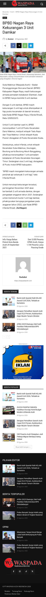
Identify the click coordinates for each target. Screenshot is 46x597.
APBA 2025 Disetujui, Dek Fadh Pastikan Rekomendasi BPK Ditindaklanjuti (29, 326)
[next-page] (8, 336)
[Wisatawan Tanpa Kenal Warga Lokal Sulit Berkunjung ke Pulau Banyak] (9, 535)
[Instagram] (19, 571)
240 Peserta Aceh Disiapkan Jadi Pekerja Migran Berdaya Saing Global (30, 436)
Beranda (6, 12)
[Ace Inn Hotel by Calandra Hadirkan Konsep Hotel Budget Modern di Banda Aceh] (9, 410)
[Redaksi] (4, 39)
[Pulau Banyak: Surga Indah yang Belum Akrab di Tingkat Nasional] (9, 515)
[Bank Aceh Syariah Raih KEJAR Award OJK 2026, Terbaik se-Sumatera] (9, 301)
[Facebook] (13, 45)
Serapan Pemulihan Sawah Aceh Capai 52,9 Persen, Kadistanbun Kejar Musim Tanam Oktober (30, 313)
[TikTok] (26, 571)
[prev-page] (4, 336)
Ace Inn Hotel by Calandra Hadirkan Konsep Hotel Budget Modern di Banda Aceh (29, 409)
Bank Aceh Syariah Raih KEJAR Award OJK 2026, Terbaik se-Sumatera (29, 300)
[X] (19, 45)
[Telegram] (30, 45)
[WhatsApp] (24, 45)
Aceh (12, 12)
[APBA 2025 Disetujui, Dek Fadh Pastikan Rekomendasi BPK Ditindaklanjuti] (9, 327)
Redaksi (10, 39)
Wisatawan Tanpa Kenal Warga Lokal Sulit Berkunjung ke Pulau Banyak (29, 534)
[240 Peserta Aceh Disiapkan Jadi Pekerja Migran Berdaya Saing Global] (9, 437)
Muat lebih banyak (22, 447)
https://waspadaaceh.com (23, 281)
